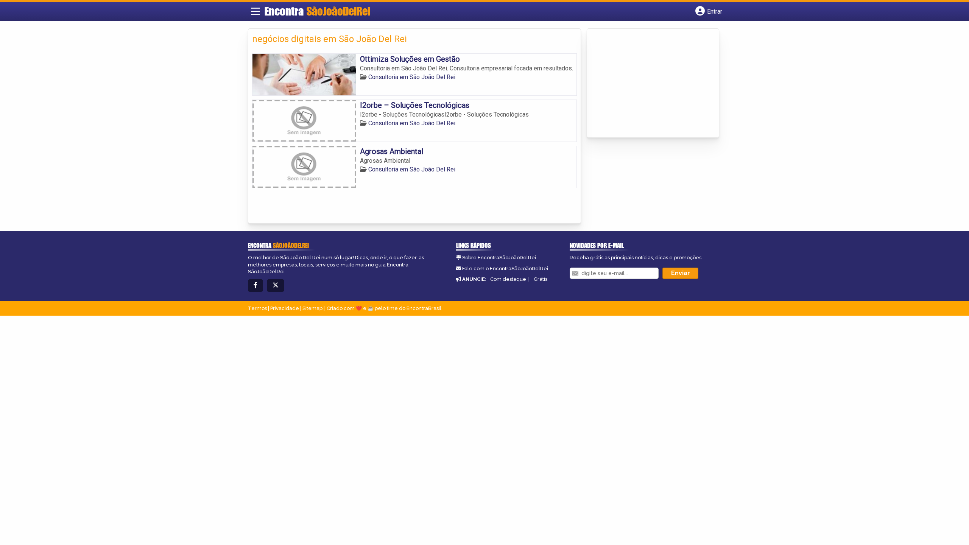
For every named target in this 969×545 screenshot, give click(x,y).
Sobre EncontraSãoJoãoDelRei (499, 257)
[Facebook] (255, 285)
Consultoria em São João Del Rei (411, 77)
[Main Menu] (255, 11)
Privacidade (284, 308)
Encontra (317, 11)
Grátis (540, 279)
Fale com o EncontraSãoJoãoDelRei (505, 268)
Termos (257, 308)
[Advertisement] (647, 83)
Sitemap (312, 308)
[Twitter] (275, 285)
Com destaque (508, 279)
